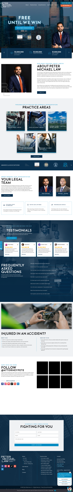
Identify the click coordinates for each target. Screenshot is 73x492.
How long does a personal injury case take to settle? (40, 294)
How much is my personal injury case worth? (38, 277)
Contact (24, 472)
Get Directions (61, 467)
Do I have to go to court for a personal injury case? (39, 280)
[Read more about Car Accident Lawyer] (15, 121)
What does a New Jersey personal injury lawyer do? (40, 263)
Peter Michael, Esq (27, 462)
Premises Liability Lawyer (46, 469)
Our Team (25, 460)
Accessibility (50, 487)
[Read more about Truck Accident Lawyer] (36, 121)
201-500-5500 (61, 464)
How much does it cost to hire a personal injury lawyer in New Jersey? (43, 270)
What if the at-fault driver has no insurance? (38, 290)
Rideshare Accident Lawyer (46, 467)
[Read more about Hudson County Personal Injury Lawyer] (57, 121)
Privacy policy (51, 490)
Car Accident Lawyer (45, 458)
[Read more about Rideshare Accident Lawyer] (47, 142)
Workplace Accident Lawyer (46, 472)
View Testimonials (12, 238)
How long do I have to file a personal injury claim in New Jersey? (42, 273)
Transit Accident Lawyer (45, 465)
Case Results (25, 467)
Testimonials (66, 1)
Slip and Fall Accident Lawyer (46, 471)
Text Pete (66, 5)
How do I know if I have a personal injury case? (39, 267)
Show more (7, 254)
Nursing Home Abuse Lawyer (46, 474)
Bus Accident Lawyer (45, 463)
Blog (71, 1)
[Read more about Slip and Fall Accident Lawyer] (26, 142)
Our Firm (25, 458)
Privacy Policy (43, 487)
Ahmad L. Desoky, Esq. (28, 464)
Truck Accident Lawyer (45, 462)
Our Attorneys (7, 195)
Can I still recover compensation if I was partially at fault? (41, 287)
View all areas (36, 156)
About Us (42, 92)
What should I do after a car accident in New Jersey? (40, 284)
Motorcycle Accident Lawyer (46, 460)
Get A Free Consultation (24, 28)
